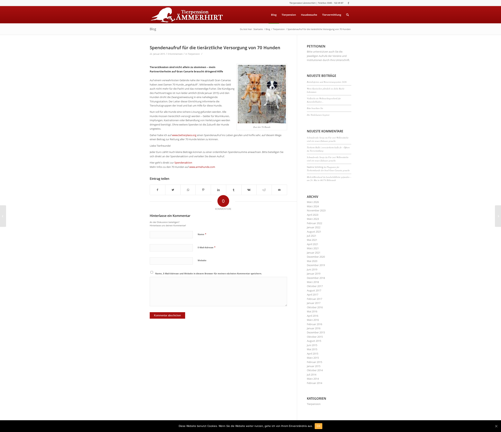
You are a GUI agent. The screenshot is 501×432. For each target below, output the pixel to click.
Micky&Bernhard (315, 177)
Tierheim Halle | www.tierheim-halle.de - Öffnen (328, 147)
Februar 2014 (314, 383)
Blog (153, 29)
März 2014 (313, 378)
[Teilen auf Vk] (249, 190)
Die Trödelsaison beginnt (318, 114)
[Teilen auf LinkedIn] (218, 190)
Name (202, 234)
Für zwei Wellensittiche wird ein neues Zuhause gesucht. (328, 139)
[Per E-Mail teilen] (279, 190)
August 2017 (314, 290)
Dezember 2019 (316, 265)
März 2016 (313, 320)
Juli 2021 (311, 235)
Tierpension (194, 54)
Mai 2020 (312, 261)
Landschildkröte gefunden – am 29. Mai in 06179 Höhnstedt (329, 179)
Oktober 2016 (315, 307)
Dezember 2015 (316, 332)
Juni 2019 (312, 269)
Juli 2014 (311, 374)
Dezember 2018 (316, 278)
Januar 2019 (313, 273)
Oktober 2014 (315, 370)
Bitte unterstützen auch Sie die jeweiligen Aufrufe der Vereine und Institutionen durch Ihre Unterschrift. (328, 56)
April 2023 (312, 214)
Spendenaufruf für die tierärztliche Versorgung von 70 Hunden (215, 47)
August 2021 (314, 231)
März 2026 (313, 202)
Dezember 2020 (316, 256)
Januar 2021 (313, 252)
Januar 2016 (313, 328)
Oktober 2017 (315, 286)
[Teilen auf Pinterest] (203, 190)
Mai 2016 (312, 311)
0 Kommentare (175, 54)
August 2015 (314, 341)
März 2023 (313, 219)
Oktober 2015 (315, 336)
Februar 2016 (314, 324)
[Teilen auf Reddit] (264, 190)
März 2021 (313, 248)
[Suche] (347, 14)
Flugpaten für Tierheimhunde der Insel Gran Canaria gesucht (328, 169)
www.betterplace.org (184, 135)
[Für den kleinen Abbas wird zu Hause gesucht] (3, 216)
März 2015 (313, 357)
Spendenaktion (183, 162)
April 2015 (312, 353)
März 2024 (313, 206)
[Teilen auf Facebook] (157, 190)
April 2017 (312, 294)
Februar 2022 (314, 223)
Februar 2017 (314, 299)
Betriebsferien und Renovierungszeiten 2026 (327, 81)
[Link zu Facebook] (348, 3)
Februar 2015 (314, 362)
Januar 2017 (313, 303)
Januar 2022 (313, 227)
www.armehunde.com (202, 167)
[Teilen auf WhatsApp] (188, 190)
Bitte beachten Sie (315, 108)
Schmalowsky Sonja (316, 137)
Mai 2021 (312, 240)
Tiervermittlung (316, 150)
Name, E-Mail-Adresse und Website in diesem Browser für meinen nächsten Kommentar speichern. (208, 273)
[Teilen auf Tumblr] (233, 190)
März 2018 (313, 282)
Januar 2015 (313, 366)
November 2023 (316, 210)
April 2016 (312, 315)
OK (318, 425)
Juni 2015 (312, 345)
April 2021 (312, 244)
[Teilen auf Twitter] (172, 190)
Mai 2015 (312, 349)
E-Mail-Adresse (206, 247)
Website (202, 260)
